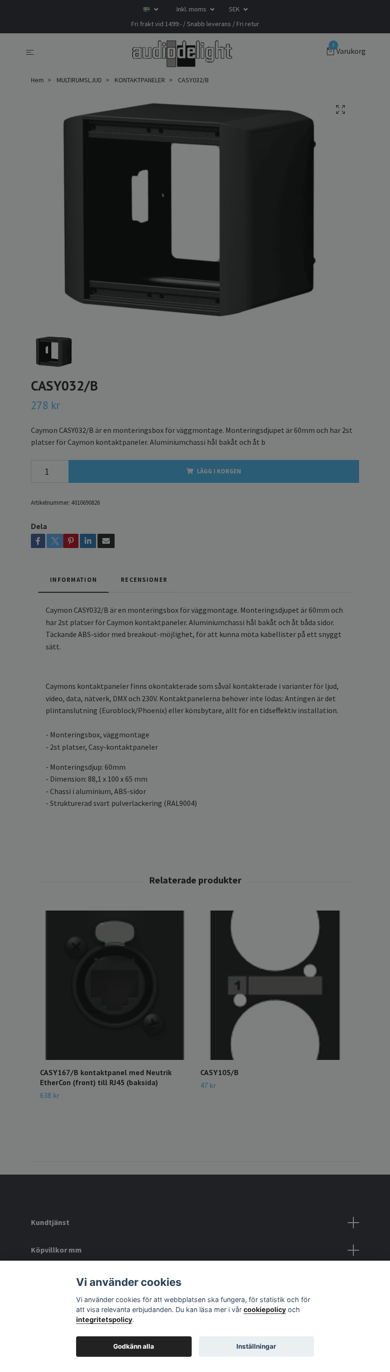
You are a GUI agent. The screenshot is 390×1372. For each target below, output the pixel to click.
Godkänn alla (133, 1346)
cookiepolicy (265, 1309)
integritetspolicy (104, 1319)
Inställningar (256, 1346)
